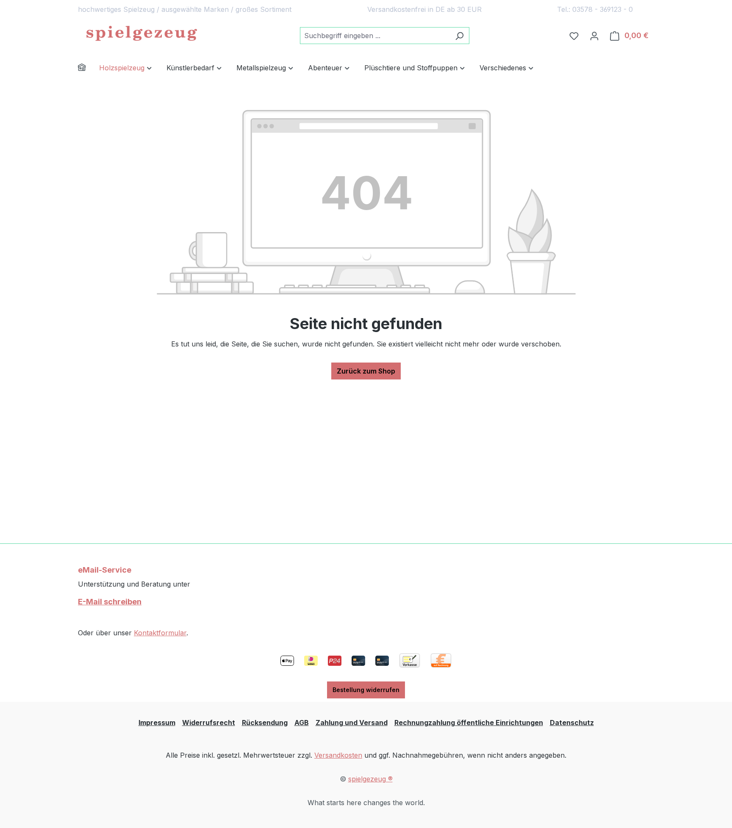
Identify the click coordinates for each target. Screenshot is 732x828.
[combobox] (375, 35)
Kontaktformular (160, 633)
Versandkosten (338, 755)
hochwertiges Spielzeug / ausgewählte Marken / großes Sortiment (184, 9)
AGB (301, 722)
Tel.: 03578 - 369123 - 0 (595, 9)
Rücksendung (265, 722)
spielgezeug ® (370, 779)
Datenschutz (572, 722)
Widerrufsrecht (208, 722)
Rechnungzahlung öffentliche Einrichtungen (468, 722)
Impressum (157, 722)
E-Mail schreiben (109, 601)
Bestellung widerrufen (366, 689)
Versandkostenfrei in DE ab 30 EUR (424, 9)
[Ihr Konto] (594, 35)
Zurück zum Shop (366, 371)
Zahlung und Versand (352, 722)
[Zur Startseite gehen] (141, 34)
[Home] (88, 68)
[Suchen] (459, 35)
